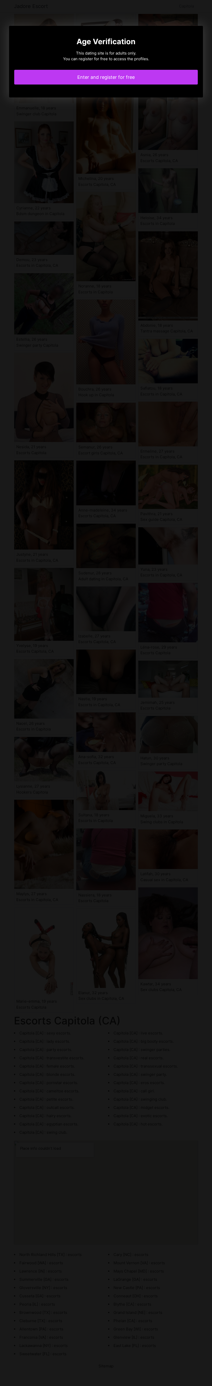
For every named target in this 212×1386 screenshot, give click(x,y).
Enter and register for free (106, 77)
